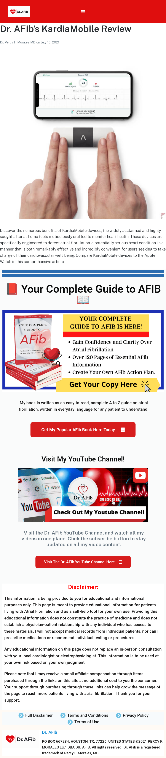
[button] (82, 11)
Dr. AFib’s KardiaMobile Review (65, 28)
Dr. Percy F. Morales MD (18, 42)
